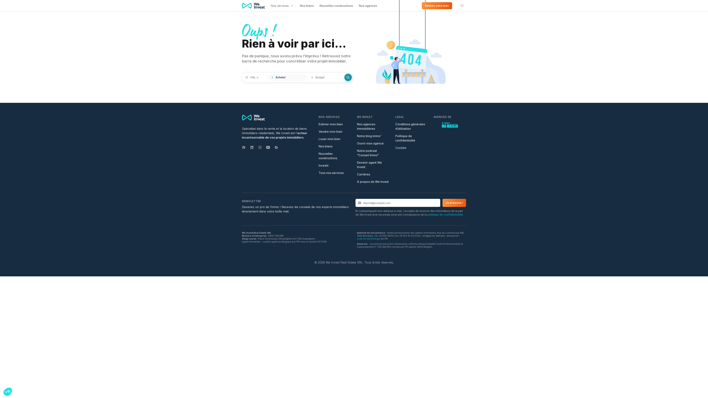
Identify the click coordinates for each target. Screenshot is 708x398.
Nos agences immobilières (366, 126)
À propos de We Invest (373, 182)
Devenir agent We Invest (369, 165)
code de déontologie (368, 238)
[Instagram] (260, 147)
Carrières (363, 174)
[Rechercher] (348, 77)
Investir (324, 165)
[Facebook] (244, 147)
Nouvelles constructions (336, 6)
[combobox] (255, 77)
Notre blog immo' (369, 136)
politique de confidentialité (445, 214)
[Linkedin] (252, 147)
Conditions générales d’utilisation (410, 126)
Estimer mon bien (331, 124)
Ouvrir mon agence (370, 143)
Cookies (400, 148)
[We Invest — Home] (253, 6)
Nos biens (307, 6)
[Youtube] (268, 147)
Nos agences (368, 6)
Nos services (280, 6)
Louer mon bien (329, 139)
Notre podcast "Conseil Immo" (368, 153)
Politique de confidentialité (405, 138)
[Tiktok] (276, 147)
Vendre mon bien (330, 131)
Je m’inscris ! (454, 202)
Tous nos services (331, 173)
